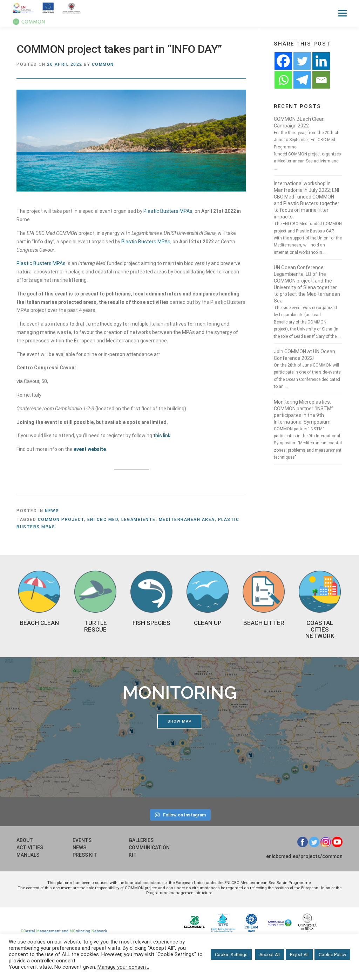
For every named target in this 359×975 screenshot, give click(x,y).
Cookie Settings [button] (231, 954)
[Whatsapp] (283, 80)
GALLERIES (141, 840)
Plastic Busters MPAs (167, 211)
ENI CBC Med (102, 519)
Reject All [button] (299, 954)
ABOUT (24, 840)
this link (161, 435)
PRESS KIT (85, 855)
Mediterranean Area (187, 519)
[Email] (321, 80)
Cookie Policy (332, 954)
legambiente (138, 519)
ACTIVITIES (29, 847)
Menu (342, 13)
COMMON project (61, 519)
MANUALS (27, 855)
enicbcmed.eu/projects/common (304, 856)
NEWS (79, 847)
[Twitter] (302, 61)
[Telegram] (302, 80)
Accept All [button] (269, 954)
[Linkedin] (321, 61)
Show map (180, 721)
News (52, 510)
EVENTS (82, 840)
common (103, 64)
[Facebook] (283, 61)
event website (90, 449)
